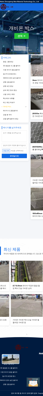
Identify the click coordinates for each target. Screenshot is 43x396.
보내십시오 (14, 156)
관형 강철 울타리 (9, 82)
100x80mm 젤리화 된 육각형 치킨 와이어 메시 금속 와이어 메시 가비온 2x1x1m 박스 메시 (15, 287)
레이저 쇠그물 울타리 (10, 110)
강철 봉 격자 (7, 115)
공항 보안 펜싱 (8, 86)
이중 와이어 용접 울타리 (11, 70)
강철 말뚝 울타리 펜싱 (10, 119)
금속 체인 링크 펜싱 (10, 90)
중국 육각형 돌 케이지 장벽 (20, 393)
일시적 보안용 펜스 (9, 74)
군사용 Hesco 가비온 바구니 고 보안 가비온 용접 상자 (15, 321)
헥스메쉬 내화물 (8, 98)
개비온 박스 (7, 106)
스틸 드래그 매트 (9, 94)
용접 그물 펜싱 (8, 62)
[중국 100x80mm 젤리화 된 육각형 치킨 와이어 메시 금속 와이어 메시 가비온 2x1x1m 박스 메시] (16, 271)
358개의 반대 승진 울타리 (12, 78)
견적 (20, 36)
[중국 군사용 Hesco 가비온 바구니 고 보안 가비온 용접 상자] (16, 305)
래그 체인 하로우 (9, 102)
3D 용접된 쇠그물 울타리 (11, 66)
